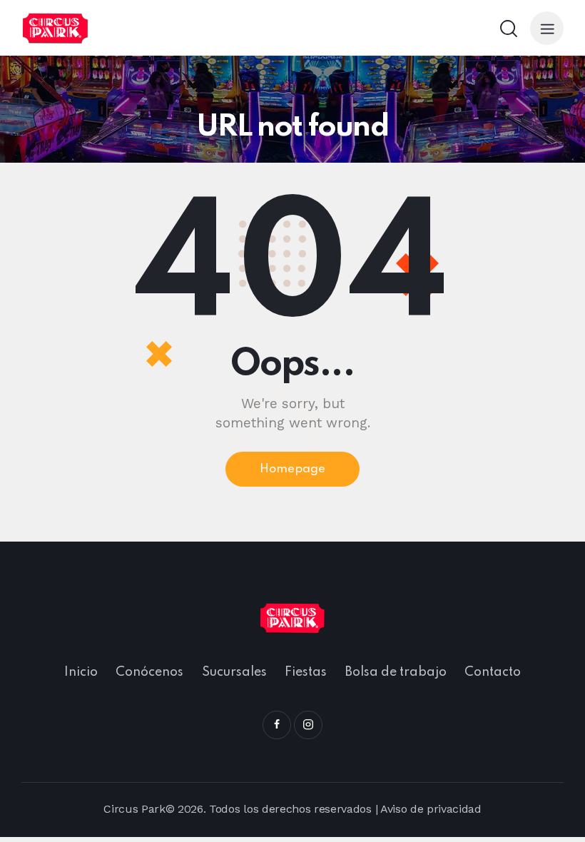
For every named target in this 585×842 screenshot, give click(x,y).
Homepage (292, 469)
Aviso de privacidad (431, 809)
